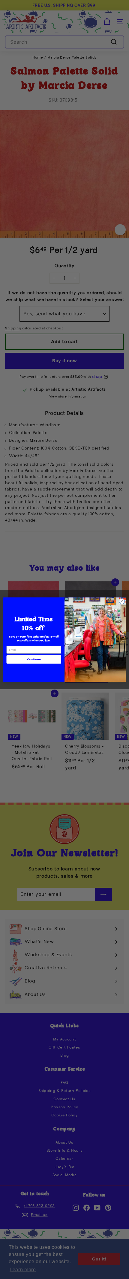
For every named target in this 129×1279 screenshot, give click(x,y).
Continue (34, 659)
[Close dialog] (121, 601)
